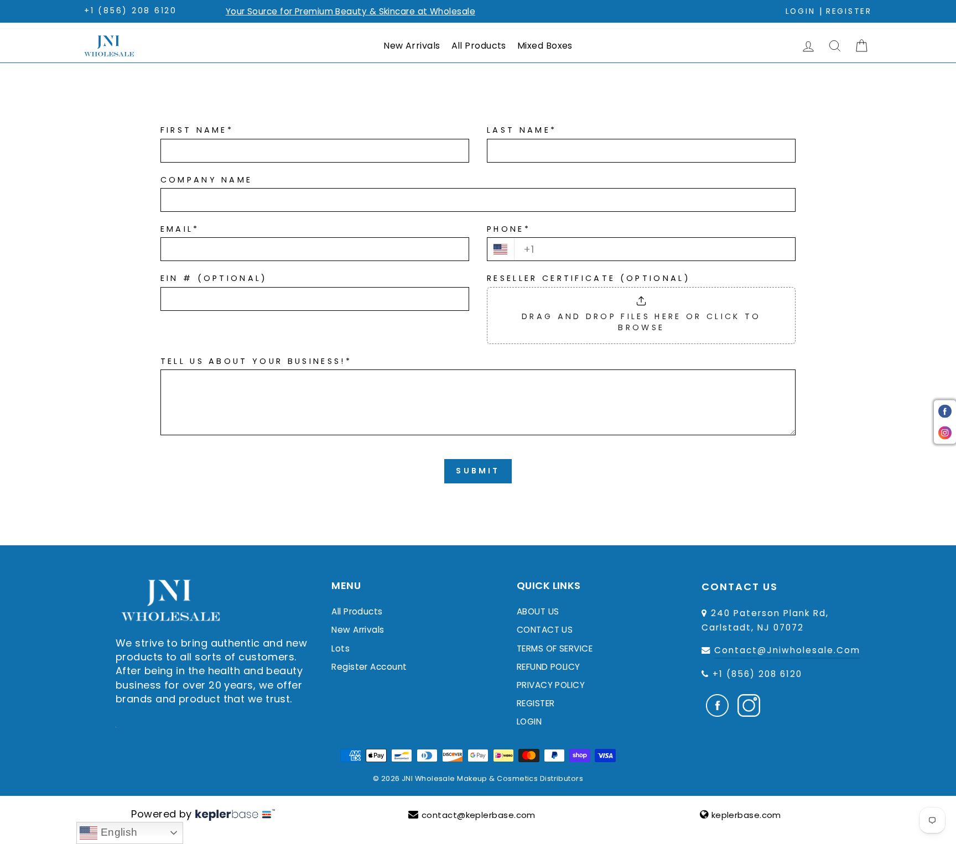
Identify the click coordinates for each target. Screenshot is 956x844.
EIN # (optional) (214, 278)
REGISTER (536, 703)
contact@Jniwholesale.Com (787, 650)
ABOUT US (538, 611)
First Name (197, 130)
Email (180, 229)
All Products (478, 45)
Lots (340, 648)
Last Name (522, 130)
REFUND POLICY (548, 667)
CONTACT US (545, 629)
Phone (509, 229)
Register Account (369, 667)
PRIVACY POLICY (551, 685)
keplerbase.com (746, 815)
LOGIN (529, 721)
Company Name (206, 179)
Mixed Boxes (545, 45)
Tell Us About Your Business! (256, 361)
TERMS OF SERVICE (555, 648)
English (117, 832)
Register (849, 11)
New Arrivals (411, 45)
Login (800, 11)
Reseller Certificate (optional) (588, 278)
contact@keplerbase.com (479, 815)
